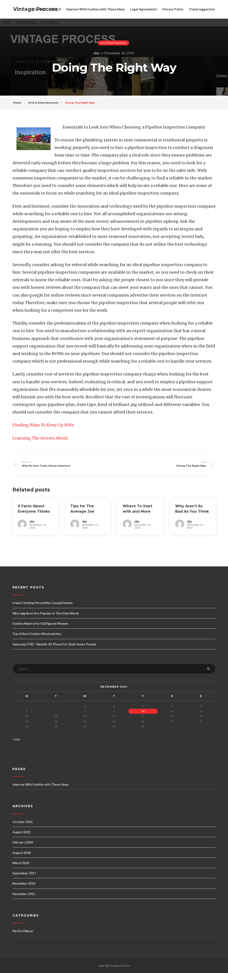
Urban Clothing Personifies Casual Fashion (42, 603)
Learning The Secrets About (40, 438)
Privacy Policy (173, 9)
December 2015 (23, 894)
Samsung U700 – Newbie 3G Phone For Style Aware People (54, 644)
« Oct (16, 739)
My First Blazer (22, 931)
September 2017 (24, 873)
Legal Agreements (143, 9)
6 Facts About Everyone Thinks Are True (34, 511)
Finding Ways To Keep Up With (43, 424)
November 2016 (23, 883)
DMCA (56, 9)
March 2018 (20, 863)
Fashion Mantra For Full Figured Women (40, 623)
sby (96, 53)
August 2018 (21, 853)
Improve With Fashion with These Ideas (95, 9)
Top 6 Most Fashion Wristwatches (36, 634)
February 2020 (22, 842)
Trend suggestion (202, 9)
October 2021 (22, 822)
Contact (39, 9)
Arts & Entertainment (113, 42)
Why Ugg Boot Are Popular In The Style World (45, 613)
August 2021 (21, 832)
